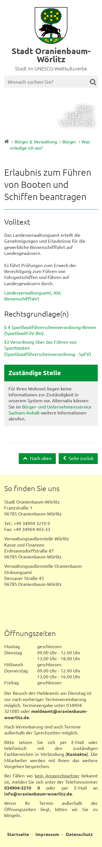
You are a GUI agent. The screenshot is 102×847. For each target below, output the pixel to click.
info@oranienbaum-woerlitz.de (38, 794)
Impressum (47, 834)
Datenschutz (79, 834)
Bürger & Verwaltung (35, 141)
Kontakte (77, 754)
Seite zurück (80, 458)
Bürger (69, 141)
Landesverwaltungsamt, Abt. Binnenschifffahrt (33, 295)
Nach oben (40, 458)
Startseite (18, 834)
